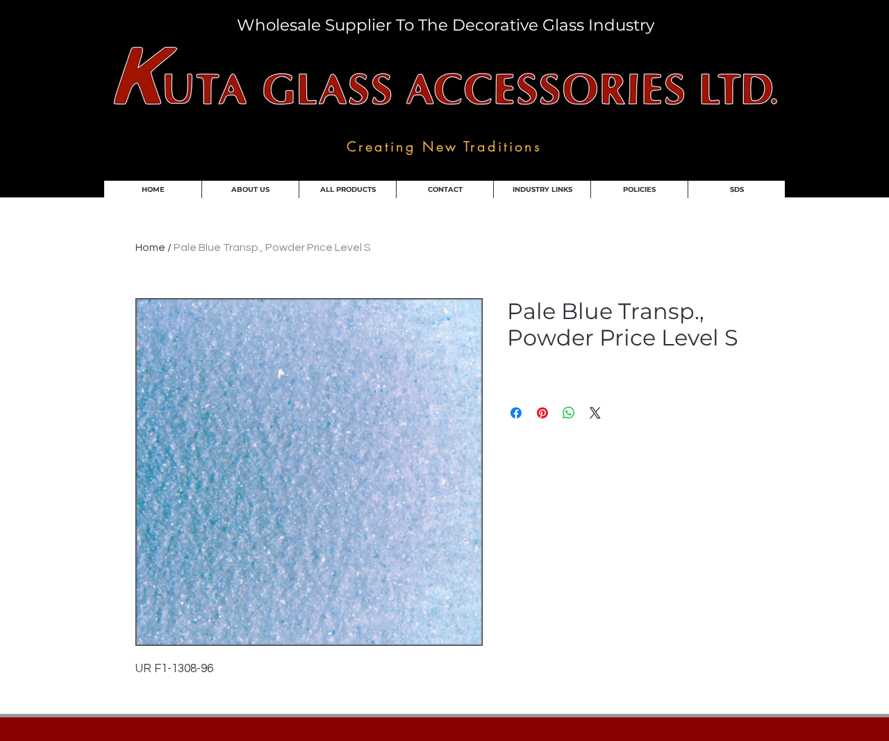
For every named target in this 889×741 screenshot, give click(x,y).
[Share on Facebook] (516, 413)
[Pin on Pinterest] (542, 413)
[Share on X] (595, 413)
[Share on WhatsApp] (568, 413)
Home (150, 247)
